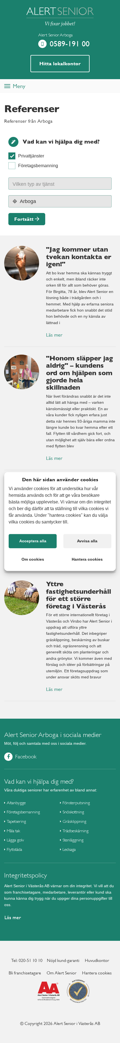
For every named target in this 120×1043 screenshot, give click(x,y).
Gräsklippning (74, 821)
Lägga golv (15, 840)
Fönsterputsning (76, 802)
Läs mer (54, 335)
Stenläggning (73, 840)
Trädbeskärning (75, 830)
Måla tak (13, 830)
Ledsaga (69, 849)
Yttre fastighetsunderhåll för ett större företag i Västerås (78, 595)
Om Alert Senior (61, 973)
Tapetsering (16, 821)
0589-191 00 (70, 43)
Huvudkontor (97, 960)
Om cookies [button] (32, 559)
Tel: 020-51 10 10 (26, 960)
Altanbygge (16, 802)
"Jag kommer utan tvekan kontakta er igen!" (78, 256)
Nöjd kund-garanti (63, 960)
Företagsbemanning (38, 165)
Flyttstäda (14, 849)
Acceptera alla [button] (32, 541)
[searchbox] (39, 183)
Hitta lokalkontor (60, 63)
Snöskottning (73, 811)
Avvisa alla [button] (87, 541)
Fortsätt (23, 219)
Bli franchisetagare (25, 973)
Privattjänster (31, 156)
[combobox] (60, 183)
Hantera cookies (97, 973)
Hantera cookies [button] (87, 559)
